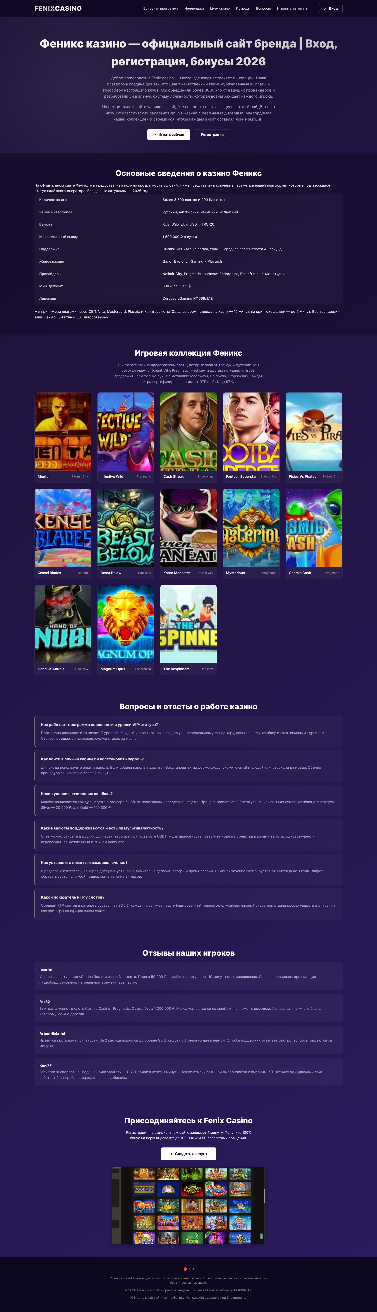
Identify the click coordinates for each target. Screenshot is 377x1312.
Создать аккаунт (191, 1153)
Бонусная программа (160, 8)
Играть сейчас (171, 134)
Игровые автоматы (292, 8)
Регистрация (212, 134)
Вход (333, 8)
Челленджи (194, 8)
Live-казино (220, 8)
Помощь (243, 8)
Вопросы (263, 8)
